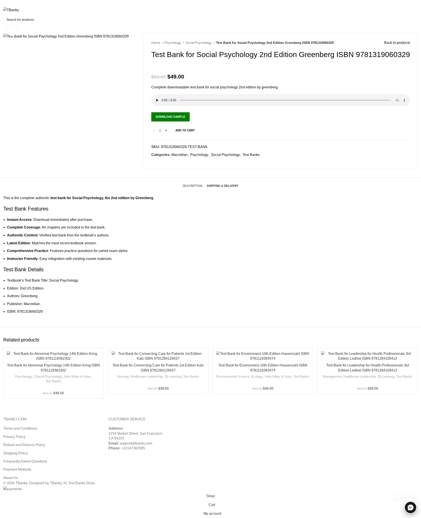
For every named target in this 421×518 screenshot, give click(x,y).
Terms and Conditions (20, 428)
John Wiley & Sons (77, 376)
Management (332, 376)
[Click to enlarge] (12, 30)
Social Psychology (199, 43)
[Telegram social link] (175, 162)
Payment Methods (17, 469)
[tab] (192, 182)
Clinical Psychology (48, 376)
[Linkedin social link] (415, 3)
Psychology (173, 43)
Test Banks (251, 155)
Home (156, 43)
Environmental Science (232, 376)
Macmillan (179, 155)
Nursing (122, 376)
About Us (10, 478)
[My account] (396, 10)
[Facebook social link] (154, 162)
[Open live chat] (410, 507)
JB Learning (172, 376)
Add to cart (185, 130)
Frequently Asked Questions (25, 461)
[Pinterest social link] (410, 3)
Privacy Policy (14, 437)
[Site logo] (11, 10)
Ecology (257, 376)
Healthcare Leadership (146, 376)
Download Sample (170, 116)
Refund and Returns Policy (24, 445)
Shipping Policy (15, 453)
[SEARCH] (413, 19)
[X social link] (405, 3)
